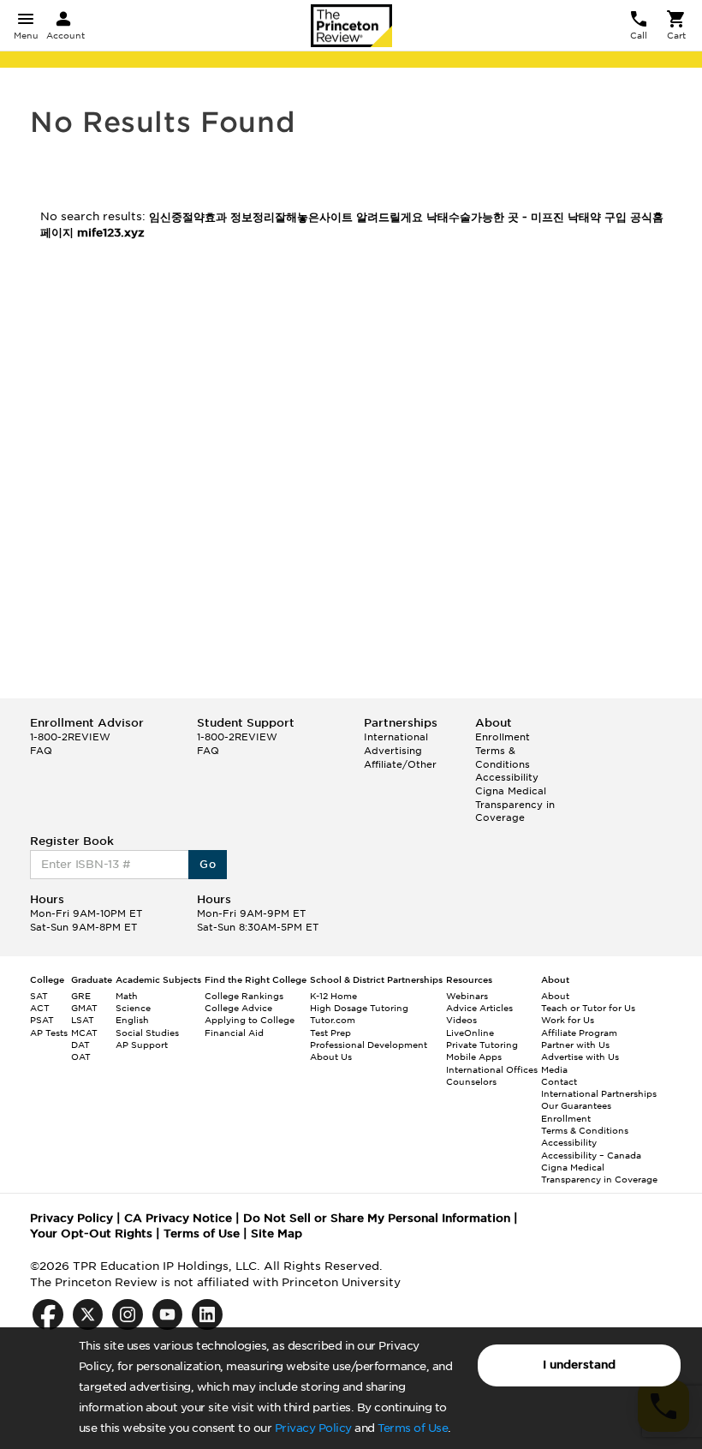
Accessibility (506, 777)
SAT (39, 996)
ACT (40, 1008)
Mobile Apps (474, 1056)
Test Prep (330, 1032)
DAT (80, 1044)
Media (554, 1069)
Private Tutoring (482, 1044)
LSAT (82, 1020)
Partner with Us (575, 1044)
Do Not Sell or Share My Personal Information (376, 1218)
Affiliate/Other (400, 764)
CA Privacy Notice (178, 1218)
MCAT (84, 1032)
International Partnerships (599, 1093)
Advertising (393, 751)
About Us (331, 1056)
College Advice (238, 1008)
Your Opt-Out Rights (91, 1233)
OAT (81, 1056)
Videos (461, 1020)
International (396, 737)
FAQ (41, 751)
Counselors (471, 1081)
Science (133, 1008)
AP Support (142, 1044)
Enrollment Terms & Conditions (502, 750)
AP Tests (49, 1032)
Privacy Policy (313, 1428)
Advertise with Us (580, 1056)
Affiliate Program (579, 1032)
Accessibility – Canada (591, 1155)
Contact (559, 1081)
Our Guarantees (576, 1105)
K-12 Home (333, 996)
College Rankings (244, 996)
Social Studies (147, 1032)
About (555, 996)
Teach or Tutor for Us (588, 1008)
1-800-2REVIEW (70, 737)
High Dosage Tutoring (359, 1008)
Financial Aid (234, 1032)
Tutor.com (332, 1020)
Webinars (467, 996)
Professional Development (368, 1044)
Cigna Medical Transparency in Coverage (515, 804)
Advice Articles (479, 1008)
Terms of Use (413, 1428)
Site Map (276, 1233)
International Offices (492, 1069)
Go (207, 864)
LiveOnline (470, 1032)
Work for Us (567, 1020)
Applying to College (249, 1020)
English (132, 1020)
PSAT (42, 1020)
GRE (81, 996)
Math (127, 996)
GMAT (84, 1008)
